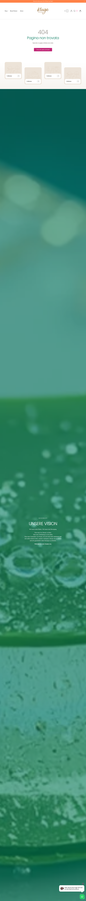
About (21, 11)
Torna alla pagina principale (43, 49)
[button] (79, 11)
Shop (6, 11)
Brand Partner (13, 11)
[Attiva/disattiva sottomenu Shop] (8, 11)
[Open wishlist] (77, 11)
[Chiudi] (84, 1)
